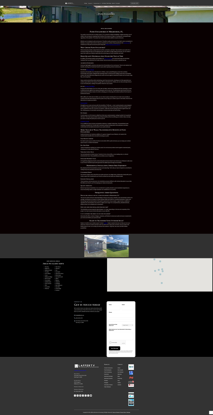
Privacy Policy (123, 412)
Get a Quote (120, 370)
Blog (119, 376)
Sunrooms (106, 374)
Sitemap (128, 412)
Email (123, 304)
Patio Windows (107, 386)
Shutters (108, 3)
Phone (110, 312)
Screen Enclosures (108, 367)
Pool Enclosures (107, 370)
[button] (90, 3)
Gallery (118, 3)
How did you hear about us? (113, 325)
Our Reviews (120, 372)
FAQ (119, 380)
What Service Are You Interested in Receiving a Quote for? (120, 330)
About (113, 3)
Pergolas (106, 382)
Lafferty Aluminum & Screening (113, 44)
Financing (120, 378)
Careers (119, 384)
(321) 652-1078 (134, 3)
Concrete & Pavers (108, 384)
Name (110, 304)
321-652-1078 (126, 43)
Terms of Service (116, 412)
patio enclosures (108, 58)
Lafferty (106, 223)
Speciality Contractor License (80, 370)
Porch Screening (108, 372)
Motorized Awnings (108, 376)
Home (85, 3)
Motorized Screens (108, 378)
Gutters (104, 3)
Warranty (120, 374)
